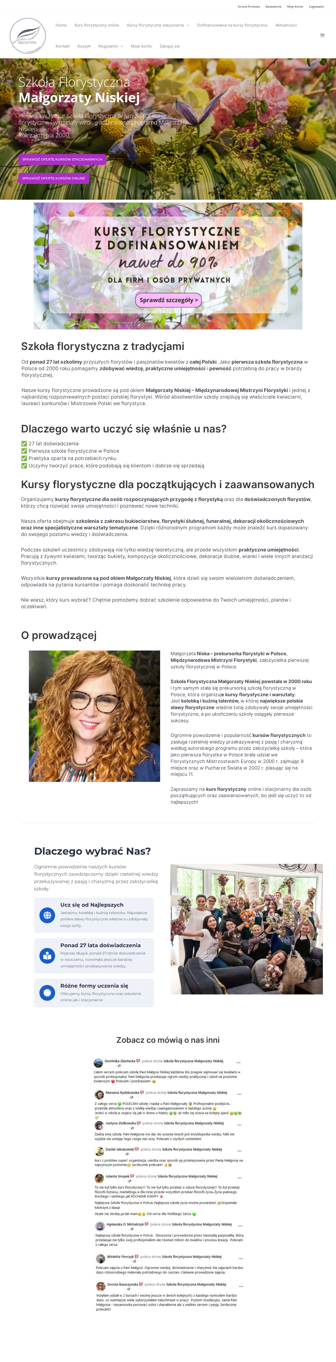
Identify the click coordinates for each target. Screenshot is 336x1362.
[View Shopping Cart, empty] (322, 35)
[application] (186, 25)
